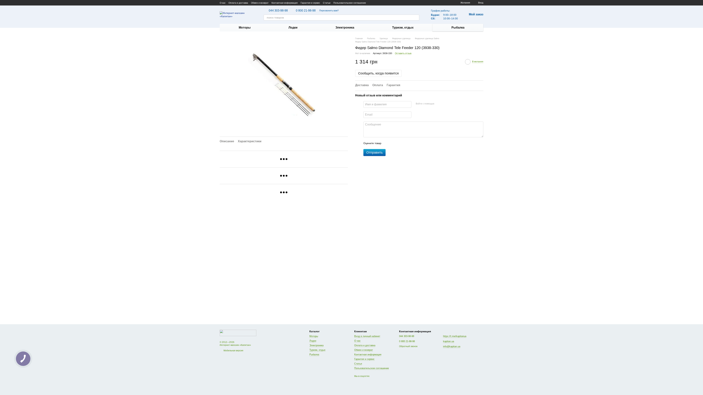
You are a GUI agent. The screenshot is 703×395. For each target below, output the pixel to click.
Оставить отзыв (403, 53)
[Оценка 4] (405, 143)
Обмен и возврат (260, 3)
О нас (223, 3)
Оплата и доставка (238, 3)
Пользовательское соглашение (349, 3)
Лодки (293, 27)
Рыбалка (457, 27)
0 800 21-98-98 (306, 10)
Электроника (344, 27)
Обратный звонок (408, 346)
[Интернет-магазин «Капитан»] (238, 333)
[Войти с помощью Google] (444, 104)
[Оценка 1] (387, 143)
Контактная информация (284, 3)
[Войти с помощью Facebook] (438, 104)
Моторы (245, 27)
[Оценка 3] (399, 143)
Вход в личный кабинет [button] (367, 336)
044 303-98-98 (278, 10)
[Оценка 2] (393, 143)
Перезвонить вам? (329, 10)
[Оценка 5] (411, 143)
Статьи (326, 3)
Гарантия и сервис (310, 3)
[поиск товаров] (416, 17)
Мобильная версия (233, 350)
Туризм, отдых (403, 27)
